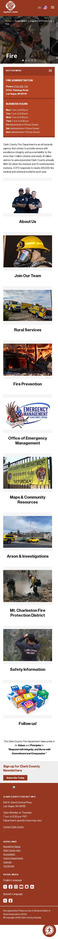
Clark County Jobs (12, 850)
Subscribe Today (15, 777)
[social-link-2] (11, 887)
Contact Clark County (13, 827)
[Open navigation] (52, 7)
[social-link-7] (5, 901)
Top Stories (8, 866)
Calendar (7, 862)
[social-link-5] (27, 887)
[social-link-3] (16, 887)
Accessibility (9, 854)
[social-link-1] (5, 887)
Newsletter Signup (12, 846)
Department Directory (41, 20)
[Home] (10, 12)
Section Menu (13, 70)
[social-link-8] (11, 901)
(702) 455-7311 (21, 86)
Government (20, 20)
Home (8, 20)
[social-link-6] (32, 887)
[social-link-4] (21, 887)
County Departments (13, 858)
